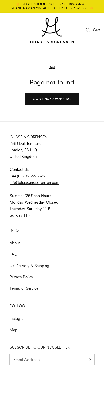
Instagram (18, 318)
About (15, 243)
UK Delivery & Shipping (29, 265)
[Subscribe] (89, 359)
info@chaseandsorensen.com (34, 182)
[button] (5, 30)
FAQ (13, 254)
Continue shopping (52, 99)
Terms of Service (24, 288)
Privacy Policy (21, 277)
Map (13, 330)
